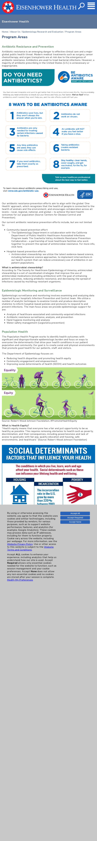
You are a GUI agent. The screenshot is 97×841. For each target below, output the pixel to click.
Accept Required (75, 517)
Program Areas (73, 31)
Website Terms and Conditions (30, 548)
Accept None (75, 522)
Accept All (75, 513)
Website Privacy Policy (20, 544)
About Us (15, 31)
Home (5, 31)
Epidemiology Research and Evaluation (42, 31)
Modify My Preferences (20, 579)
